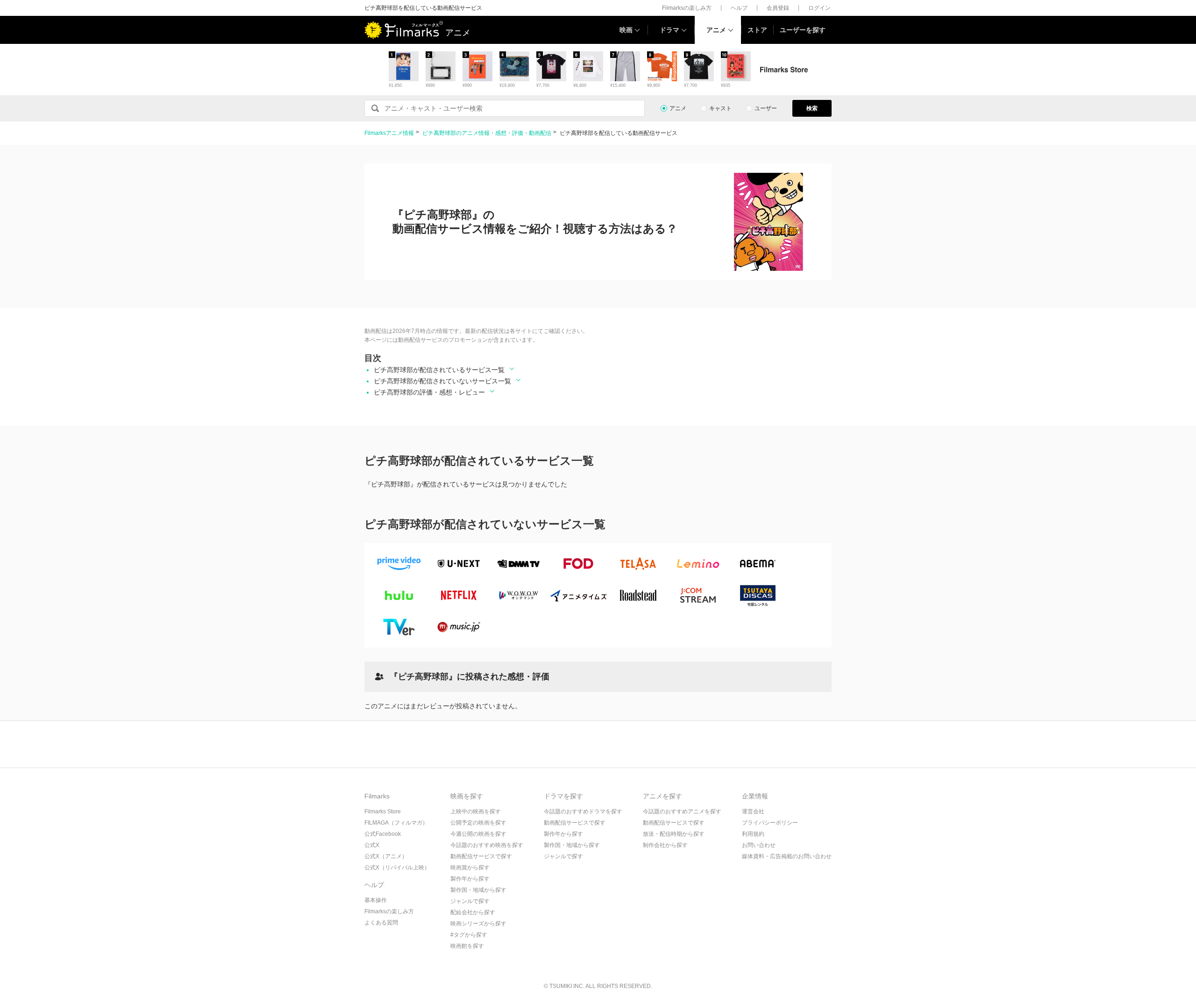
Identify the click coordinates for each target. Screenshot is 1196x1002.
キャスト (720, 108)
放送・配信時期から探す (674, 834)
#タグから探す (468, 934)
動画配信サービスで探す (481, 856)
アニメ (716, 30)
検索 (812, 108)
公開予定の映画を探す (478, 822)
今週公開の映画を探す (478, 834)
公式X (371, 845)
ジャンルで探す (470, 901)
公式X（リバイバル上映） (397, 867)
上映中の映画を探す (475, 811)
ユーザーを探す (803, 30)
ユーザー (766, 108)
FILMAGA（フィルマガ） (396, 822)
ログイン (819, 8)
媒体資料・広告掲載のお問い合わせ (787, 856)
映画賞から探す (470, 867)
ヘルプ (739, 8)
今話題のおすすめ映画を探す (486, 845)
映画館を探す (467, 946)
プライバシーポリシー (770, 822)
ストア (757, 30)
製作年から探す (470, 878)
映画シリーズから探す (478, 923)
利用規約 (753, 834)
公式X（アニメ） (385, 856)
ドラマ (669, 30)
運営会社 (753, 811)
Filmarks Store (382, 811)
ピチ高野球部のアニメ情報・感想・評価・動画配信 (486, 133)
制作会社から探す (665, 845)
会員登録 (778, 8)
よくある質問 (381, 922)
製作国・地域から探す (478, 890)
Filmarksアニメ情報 (389, 133)
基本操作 (375, 900)
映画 (626, 30)
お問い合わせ (759, 845)
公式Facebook (382, 834)
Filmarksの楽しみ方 (687, 8)
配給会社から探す (472, 912)
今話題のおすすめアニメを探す (682, 811)
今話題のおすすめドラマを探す (583, 811)
